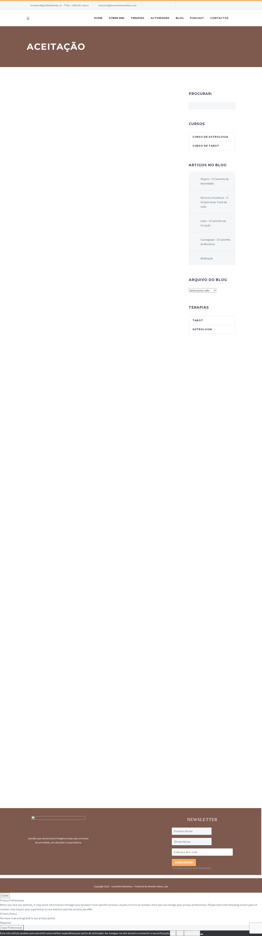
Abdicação (207, 258)
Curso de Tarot (205, 145)
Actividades (160, 18)
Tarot (197, 320)
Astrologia (202, 329)
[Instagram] (156, 5)
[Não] (201, 934)
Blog (180, 18)
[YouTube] (161, 5)
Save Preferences (11, 927)
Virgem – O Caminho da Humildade (215, 181)
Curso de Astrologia (210, 136)
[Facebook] (150, 5)
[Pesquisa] (235, 18)
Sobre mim (116, 18)
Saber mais (192, 933)
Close (4, 895)
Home (98, 18)
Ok (173, 933)
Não (180, 933)
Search (231, 105)
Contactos (219, 18)
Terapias (137, 18)
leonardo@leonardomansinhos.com (118, 5)
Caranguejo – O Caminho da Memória (215, 242)
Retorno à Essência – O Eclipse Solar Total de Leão (214, 202)
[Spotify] (166, 5)
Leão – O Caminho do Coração (213, 223)
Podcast (197, 18)
